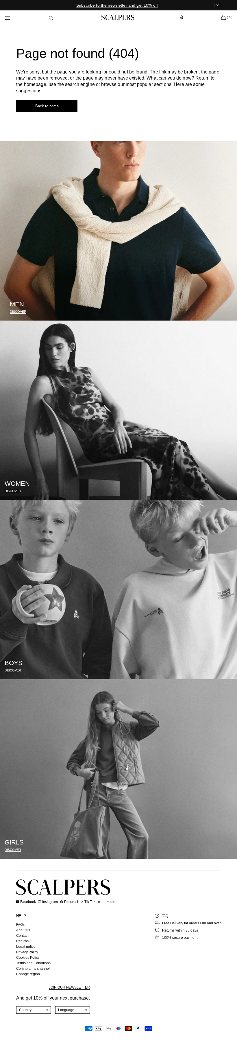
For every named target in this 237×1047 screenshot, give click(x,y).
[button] (51, 18)
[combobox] (33, 1010)
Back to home (47, 106)
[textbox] (33, 1010)
